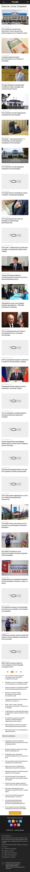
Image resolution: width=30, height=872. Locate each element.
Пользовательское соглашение (13, 864)
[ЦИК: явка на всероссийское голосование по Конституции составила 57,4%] (15, 651)
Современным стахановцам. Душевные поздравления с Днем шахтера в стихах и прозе (16, 712)
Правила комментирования (12, 865)
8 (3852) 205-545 (7, 852)
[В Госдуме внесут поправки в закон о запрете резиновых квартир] (15, 181)
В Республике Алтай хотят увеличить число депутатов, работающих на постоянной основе (14, 31)
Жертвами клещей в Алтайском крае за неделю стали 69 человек (16, 772)
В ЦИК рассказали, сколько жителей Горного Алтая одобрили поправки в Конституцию (15, 637)
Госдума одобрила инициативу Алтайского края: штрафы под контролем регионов (13, 87)
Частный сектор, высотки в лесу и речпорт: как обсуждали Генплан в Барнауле (14, 525)
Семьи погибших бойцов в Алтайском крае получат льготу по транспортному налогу (14, 277)
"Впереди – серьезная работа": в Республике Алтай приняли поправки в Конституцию (13, 141)
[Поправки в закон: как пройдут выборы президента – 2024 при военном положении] (15, 292)
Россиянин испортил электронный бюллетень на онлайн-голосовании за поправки (15, 609)
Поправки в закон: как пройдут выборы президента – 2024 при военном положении (13, 305)
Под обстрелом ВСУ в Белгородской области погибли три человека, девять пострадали (16, 778)
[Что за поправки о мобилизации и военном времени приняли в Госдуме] (15, 401)
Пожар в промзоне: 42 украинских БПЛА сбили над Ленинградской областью (16, 688)
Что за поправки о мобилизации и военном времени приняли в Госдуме (14, 415)
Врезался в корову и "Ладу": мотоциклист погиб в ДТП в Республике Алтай (13, 694)
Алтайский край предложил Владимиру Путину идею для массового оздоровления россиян (15, 801)
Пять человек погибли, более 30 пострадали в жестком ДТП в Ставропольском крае (14, 677)
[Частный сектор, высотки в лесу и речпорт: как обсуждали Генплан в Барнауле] (15, 512)
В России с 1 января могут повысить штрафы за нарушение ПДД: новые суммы (15, 249)
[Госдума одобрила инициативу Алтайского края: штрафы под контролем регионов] (15, 73)
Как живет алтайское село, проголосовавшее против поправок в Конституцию (14, 553)
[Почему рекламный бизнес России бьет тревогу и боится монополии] (15, 458)
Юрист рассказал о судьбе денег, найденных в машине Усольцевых (15, 767)
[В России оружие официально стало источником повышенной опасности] (15, 484)
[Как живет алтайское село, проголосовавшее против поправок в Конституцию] (15, 540)
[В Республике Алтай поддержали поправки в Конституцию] (15, 101)
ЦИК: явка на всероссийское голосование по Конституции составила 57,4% (12, 665)
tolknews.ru (8, 835)
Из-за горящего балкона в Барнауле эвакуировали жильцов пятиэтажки (15, 807)
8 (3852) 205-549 (7, 854)
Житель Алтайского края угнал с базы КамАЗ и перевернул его (16, 750)
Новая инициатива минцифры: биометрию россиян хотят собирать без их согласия (15, 443)
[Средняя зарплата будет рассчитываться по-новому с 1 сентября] (15, 45)
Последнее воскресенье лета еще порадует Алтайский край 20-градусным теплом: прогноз (15, 719)
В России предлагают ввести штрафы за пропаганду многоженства (12, 221)
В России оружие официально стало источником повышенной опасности (15, 497)
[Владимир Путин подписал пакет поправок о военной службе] (15, 374)
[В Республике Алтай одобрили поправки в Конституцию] (15, 155)
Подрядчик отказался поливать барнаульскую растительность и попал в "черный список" (16, 742)
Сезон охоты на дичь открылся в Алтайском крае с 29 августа (14, 795)
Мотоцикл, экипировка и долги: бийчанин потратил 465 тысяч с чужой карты (16, 790)
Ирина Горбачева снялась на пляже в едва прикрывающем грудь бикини (16, 725)
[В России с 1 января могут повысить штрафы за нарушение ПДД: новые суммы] (15, 235)
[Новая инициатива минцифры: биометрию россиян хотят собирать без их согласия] (15, 429)
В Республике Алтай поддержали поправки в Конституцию (14, 114)
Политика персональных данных (13, 862)
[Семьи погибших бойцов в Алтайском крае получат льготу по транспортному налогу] (15, 264)
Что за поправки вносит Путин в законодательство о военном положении (13, 333)
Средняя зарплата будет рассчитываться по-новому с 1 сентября (13, 59)
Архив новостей (15, 813)
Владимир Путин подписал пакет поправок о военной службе (14, 387)
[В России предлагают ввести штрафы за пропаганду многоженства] (15, 207)
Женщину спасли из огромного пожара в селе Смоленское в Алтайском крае (16, 683)
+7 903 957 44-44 (8, 848)
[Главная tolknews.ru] (15, 2)
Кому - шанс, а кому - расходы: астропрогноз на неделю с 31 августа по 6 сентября (16, 706)
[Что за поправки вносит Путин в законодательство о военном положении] (15, 319)
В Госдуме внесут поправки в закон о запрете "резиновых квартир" (14, 194)
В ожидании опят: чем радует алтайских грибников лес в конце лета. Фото (16, 756)
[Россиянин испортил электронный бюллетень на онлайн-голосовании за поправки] (15, 596)
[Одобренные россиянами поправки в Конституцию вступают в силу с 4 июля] (15, 568)
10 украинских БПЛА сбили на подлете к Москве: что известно (16, 700)
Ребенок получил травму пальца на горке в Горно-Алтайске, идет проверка (16, 784)
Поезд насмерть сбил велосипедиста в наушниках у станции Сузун (16, 761)
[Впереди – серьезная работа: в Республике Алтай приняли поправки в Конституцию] (15, 127)
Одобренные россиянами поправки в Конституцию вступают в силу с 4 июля (15, 581)
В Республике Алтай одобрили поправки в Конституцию (13, 168)
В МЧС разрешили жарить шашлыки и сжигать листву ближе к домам (15, 361)
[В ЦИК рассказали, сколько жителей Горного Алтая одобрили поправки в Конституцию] (15, 623)
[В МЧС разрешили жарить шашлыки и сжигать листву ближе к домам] (15, 347)
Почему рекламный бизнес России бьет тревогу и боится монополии (14, 470)
